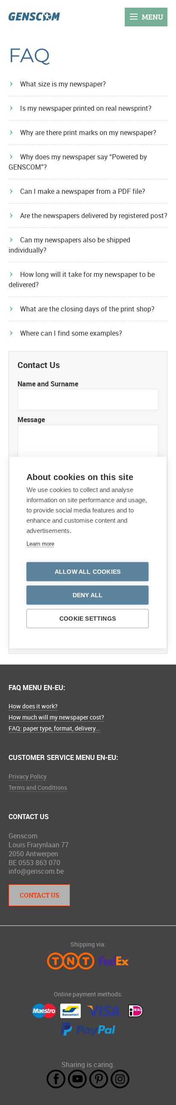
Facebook (56, 1079)
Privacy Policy (28, 776)
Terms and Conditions (38, 787)
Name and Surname (48, 383)
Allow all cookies (87, 572)
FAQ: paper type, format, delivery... (54, 728)
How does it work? (33, 706)
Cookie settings (87, 619)
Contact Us (39, 895)
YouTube (77, 1079)
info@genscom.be (36, 871)
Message (31, 419)
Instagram (120, 1079)
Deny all (88, 595)
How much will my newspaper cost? (56, 717)
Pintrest (98, 1079)
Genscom (34, 16)
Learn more (40, 544)
